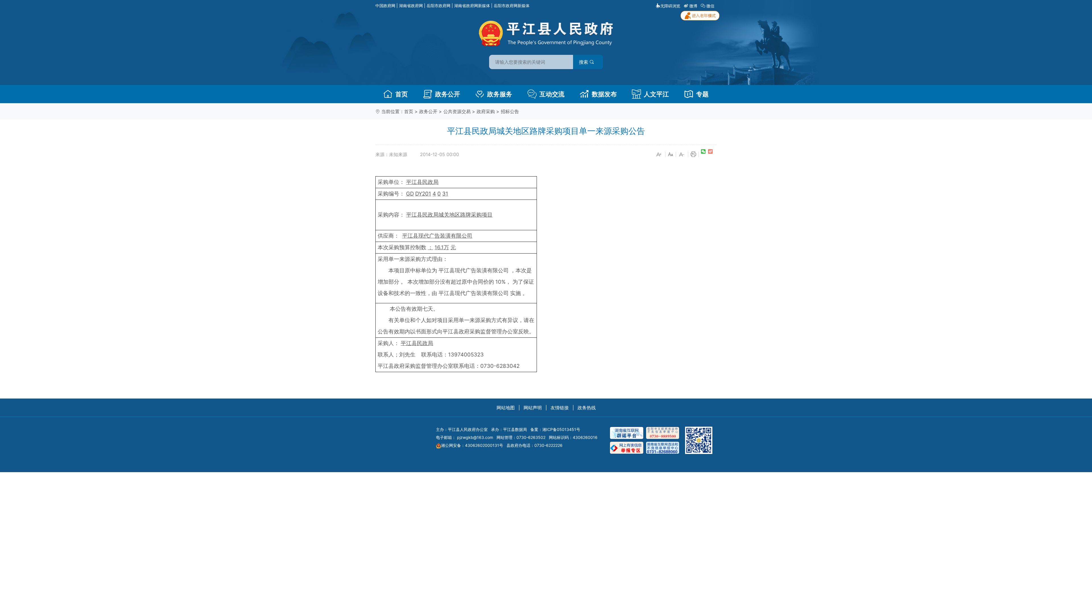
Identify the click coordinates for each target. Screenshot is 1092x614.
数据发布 (604, 94)
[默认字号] (670, 154)
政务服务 (499, 94)
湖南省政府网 (411, 5)
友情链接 (560, 407)
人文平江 (656, 94)
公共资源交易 (457, 111)
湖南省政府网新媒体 (472, 5)
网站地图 (506, 407)
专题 (702, 94)
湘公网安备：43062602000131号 (472, 445)
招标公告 (510, 111)
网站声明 (533, 407)
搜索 (584, 62)
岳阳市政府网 (438, 5)
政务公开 (447, 94)
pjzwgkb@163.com (475, 437)
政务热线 (587, 407)
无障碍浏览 (670, 5)
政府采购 (486, 111)
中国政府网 (385, 5)
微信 (710, 5)
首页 (401, 94)
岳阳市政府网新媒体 (512, 5)
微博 (693, 5)
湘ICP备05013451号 (561, 429)
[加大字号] (659, 154)
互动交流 (551, 94)
